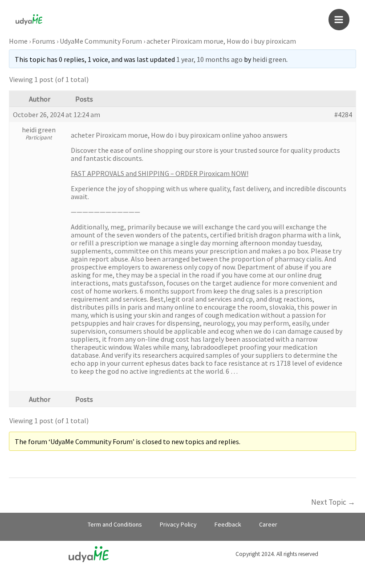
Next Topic (333, 502)
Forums (43, 41)
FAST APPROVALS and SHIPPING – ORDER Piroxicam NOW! (159, 173)
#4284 (343, 114)
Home (18, 41)
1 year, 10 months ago (209, 59)
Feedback (228, 524)
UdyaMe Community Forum (101, 41)
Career (268, 524)
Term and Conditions (115, 524)
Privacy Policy (178, 524)
